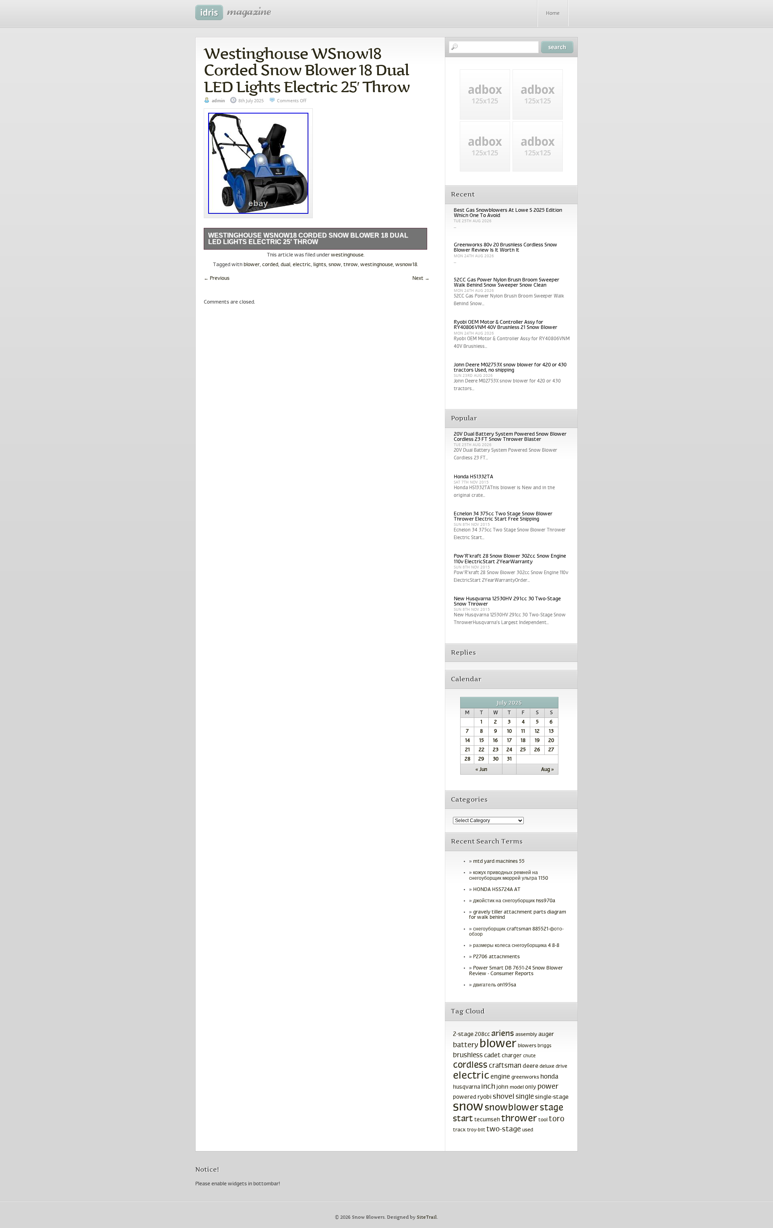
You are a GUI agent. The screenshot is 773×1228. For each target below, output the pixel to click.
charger (512, 1055)
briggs (544, 1046)
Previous (216, 278)
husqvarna (466, 1087)
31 (509, 759)
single (525, 1097)
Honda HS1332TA (473, 477)
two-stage (503, 1129)
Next (421, 278)
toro (556, 1119)
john (502, 1087)
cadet (492, 1055)
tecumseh (487, 1120)
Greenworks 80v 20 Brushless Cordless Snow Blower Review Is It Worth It (505, 248)
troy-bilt (476, 1130)
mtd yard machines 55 (499, 861)
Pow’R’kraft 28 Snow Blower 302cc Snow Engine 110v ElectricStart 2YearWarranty (510, 559)
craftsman (505, 1066)
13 (551, 731)
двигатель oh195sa (494, 985)
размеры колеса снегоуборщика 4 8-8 (516, 945)
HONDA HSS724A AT (497, 889)
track (459, 1130)
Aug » (547, 769)
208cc (482, 1034)
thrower (519, 1118)
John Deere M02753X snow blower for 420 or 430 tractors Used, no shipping (510, 368)
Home (553, 13)
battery (465, 1045)
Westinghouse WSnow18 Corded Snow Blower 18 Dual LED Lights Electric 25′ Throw (306, 70)
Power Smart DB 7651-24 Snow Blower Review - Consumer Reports (516, 971)
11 (523, 731)
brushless (468, 1055)
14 (467, 740)
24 (509, 750)
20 (551, 740)
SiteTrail (427, 1217)
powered (464, 1097)
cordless (470, 1065)
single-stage (551, 1097)
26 (537, 750)
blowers (527, 1046)
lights (319, 265)
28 (467, 759)
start (463, 1119)
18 (523, 740)
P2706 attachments (496, 957)
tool (543, 1120)
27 (551, 750)
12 (537, 731)
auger (546, 1034)
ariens (502, 1034)
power (547, 1086)
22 (481, 750)
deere (530, 1066)
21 (467, 750)
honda (549, 1077)
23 (495, 750)
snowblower (512, 1108)
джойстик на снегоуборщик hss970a (514, 901)
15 (481, 740)
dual (285, 265)
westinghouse (347, 255)
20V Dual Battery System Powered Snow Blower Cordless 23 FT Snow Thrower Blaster (510, 437)
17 (509, 740)
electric (302, 265)
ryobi (484, 1097)
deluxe (546, 1066)
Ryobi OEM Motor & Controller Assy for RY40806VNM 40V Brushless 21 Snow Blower (505, 325)
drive (561, 1066)
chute (529, 1056)
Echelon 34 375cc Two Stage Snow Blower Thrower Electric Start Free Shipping (503, 517)
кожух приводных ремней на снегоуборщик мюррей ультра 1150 (508, 875)
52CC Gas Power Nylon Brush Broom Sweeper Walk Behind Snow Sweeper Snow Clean (506, 283)
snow (335, 265)
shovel (504, 1097)
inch (488, 1086)
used (527, 1130)
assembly (526, 1034)
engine (500, 1077)
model (517, 1087)
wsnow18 (406, 265)
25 (523, 750)
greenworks (525, 1077)
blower (252, 265)
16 (495, 740)
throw (350, 265)
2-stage (463, 1034)
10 (509, 731)
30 (495, 759)
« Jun (481, 769)
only (530, 1087)
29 (481, 759)
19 (537, 740)
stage (551, 1108)
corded (270, 265)
